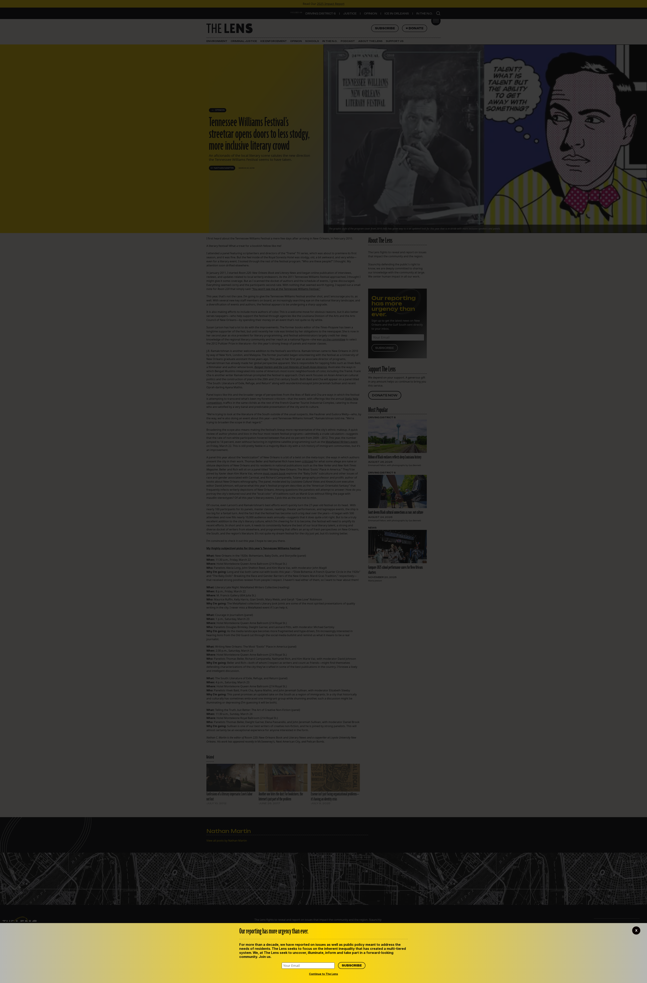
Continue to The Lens (323, 974)
